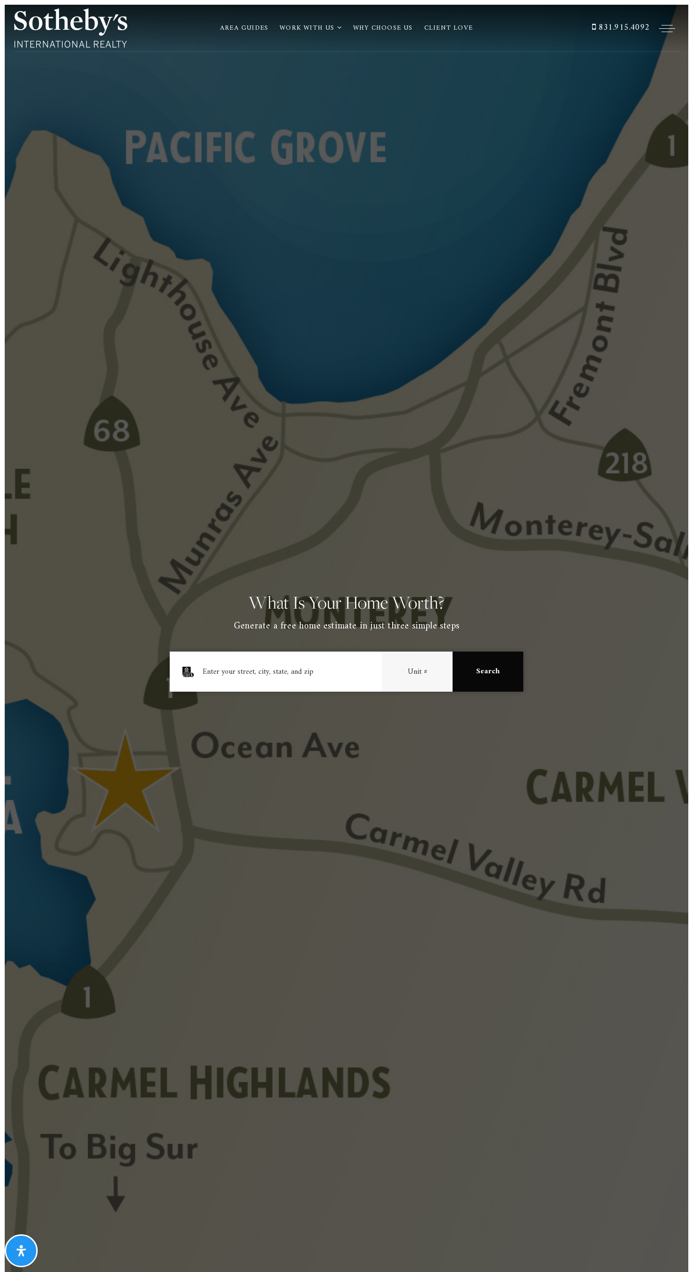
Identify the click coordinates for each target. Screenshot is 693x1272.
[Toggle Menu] (667, 28)
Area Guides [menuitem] (244, 28)
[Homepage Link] (70, 27)
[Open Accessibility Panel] (21, 1250)
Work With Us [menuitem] (308, 28)
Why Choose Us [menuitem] (383, 28)
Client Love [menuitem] (448, 28)
